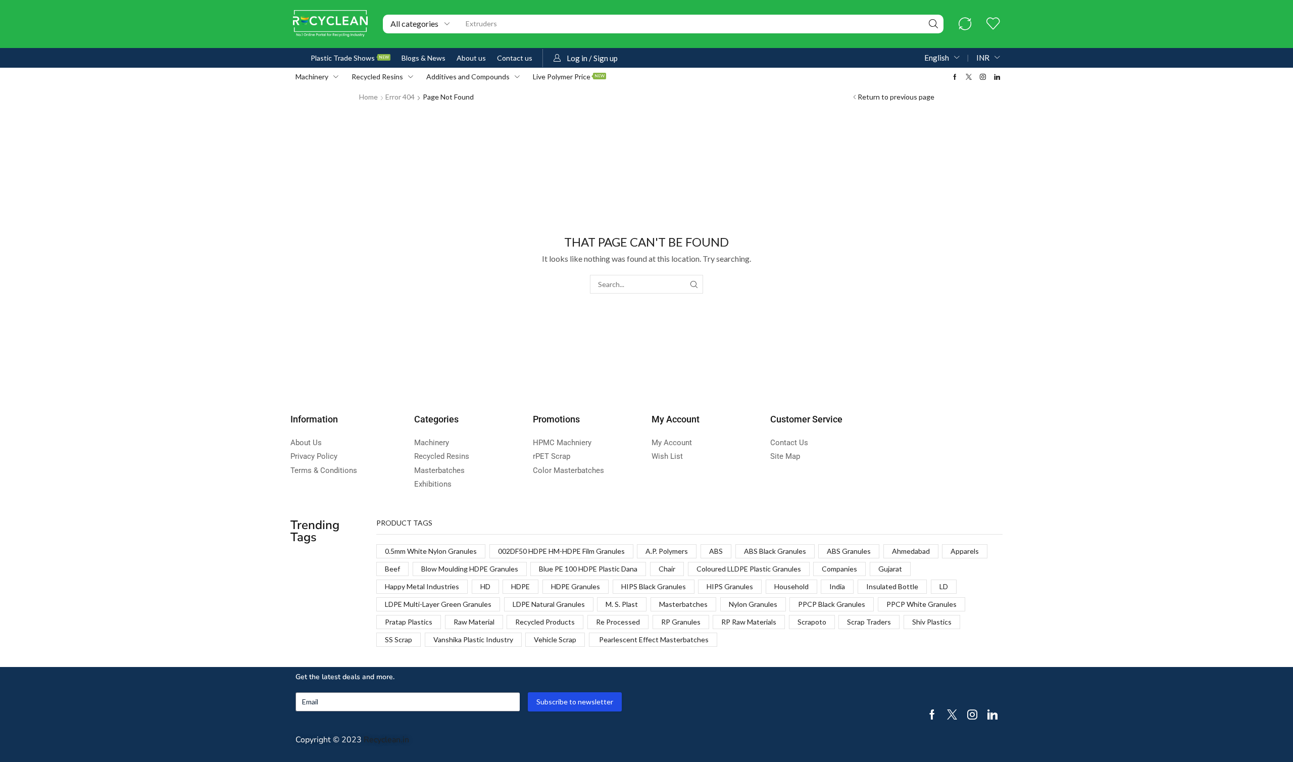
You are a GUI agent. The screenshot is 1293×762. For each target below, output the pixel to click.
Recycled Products (545, 621)
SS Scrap (398, 639)
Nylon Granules (753, 604)
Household (791, 586)
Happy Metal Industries (422, 586)
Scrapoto (812, 621)
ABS (716, 551)
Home (368, 96)
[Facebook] (955, 77)
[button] (965, 24)
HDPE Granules (575, 586)
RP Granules (681, 621)
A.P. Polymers (666, 551)
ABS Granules (849, 551)
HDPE (520, 586)
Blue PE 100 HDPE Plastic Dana (588, 568)
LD (943, 586)
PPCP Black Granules (831, 604)
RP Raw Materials (748, 621)
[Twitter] (969, 77)
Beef (392, 568)
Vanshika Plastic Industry (473, 639)
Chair (667, 568)
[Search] (933, 24)
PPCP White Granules (921, 604)
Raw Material (474, 621)
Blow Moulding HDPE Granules (469, 568)
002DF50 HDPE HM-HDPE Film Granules (561, 551)
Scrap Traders (869, 621)
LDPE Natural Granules (549, 604)
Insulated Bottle (892, 586)
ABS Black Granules (775, 551)
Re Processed (618, 621)
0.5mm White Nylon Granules (431, 551)
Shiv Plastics (932, 621)
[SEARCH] (693, 284)
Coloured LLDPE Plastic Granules (749, 568)
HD (485, 586)
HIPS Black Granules (653, 586)
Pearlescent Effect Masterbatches (653, 639)
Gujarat (890, 568)
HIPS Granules (730, 586)
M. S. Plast (622, 604)
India (837, 586)
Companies (839, 568)
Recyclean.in (386, 739)
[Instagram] (983, 77)
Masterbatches (683, 604)
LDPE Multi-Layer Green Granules (438, 604)
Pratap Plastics (408, 621)
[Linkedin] (997, 77)
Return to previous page (896, 96)
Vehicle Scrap (555, 639)
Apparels (965, 551)
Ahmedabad (911, 551)
